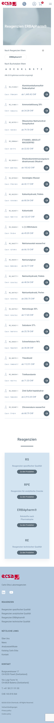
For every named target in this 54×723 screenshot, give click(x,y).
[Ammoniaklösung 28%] (6, 104)
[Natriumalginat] (6, 260)
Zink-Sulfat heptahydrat (32, 391)
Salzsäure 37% (28, 325)
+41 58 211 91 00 (11, 688)
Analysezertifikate (9, 646)
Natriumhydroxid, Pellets (33, 276)
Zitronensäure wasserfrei (33, 407)
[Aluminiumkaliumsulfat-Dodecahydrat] (6, 87)
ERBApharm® (15, 57)
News (4, 642)
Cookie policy (6, 714)
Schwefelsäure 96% (31, 341)
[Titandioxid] (6, 358)
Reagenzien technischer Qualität (16, 621)
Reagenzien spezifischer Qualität (16, 609)
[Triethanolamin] (6, 374)
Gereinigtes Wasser (31, 178)
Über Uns (6, 638)
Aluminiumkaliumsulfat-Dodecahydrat (33, 86)
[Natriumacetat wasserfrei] (6, 243)
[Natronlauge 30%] (6, 309)
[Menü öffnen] (50, 4)
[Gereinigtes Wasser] (6, 178)
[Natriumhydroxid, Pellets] (6, 276)
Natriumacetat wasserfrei (33, 243)
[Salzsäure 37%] (6, 325)
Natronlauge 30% (30, 309)
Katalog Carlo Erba (10, 650)
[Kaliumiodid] (6, 210)
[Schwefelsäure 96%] (6, 342)
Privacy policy (6, 710)
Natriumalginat (29, 260)
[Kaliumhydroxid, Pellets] (6, 194)
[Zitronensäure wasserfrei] (6, 407)
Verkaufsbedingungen (9, 707)
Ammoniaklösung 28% (32, 104)
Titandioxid (27, 358)
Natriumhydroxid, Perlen (33, 292)
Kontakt (5, 654)
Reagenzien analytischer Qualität (16, 613)
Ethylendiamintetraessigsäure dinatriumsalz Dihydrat (35, 160)
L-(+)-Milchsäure (29, 227)
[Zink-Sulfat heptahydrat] (6, 391)
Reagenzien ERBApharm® (13, 617)
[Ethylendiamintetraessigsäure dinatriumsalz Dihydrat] (6, 160)
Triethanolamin (29, 374)
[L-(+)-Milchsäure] (6, 227)
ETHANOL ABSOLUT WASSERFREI (31, 141)
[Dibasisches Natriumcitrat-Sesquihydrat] (6, 122)
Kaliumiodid (27, 210)
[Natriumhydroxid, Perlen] (6, 292)
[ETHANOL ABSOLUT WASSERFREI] (6, 141)
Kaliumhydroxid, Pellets (32, 194)
